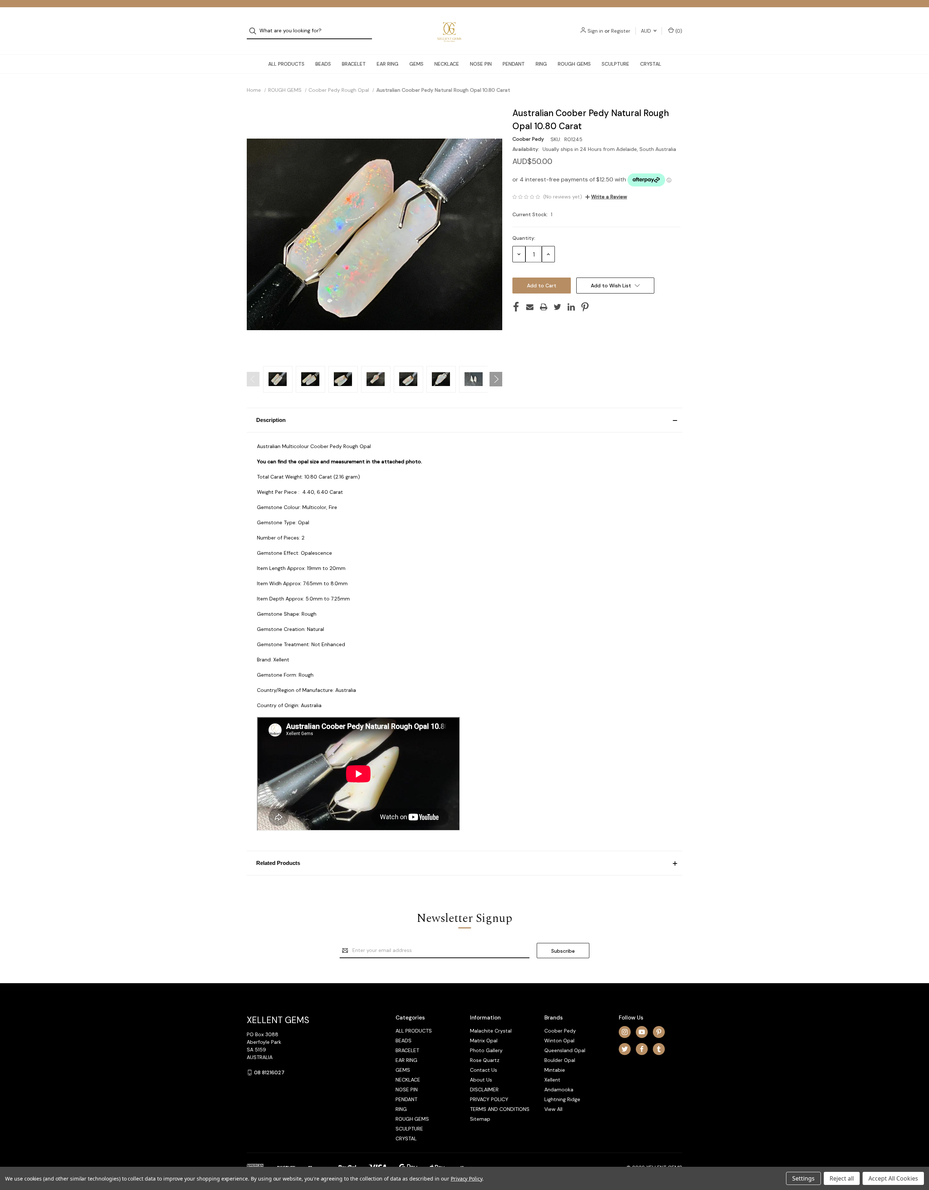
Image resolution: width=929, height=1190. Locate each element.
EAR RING (387, 64)
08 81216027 (269, 1072)
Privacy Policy (466, 1178)
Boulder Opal (559, 1060)
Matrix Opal (484, 1040)
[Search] (255, 31)
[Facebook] (516, 307)
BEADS (323, 64)
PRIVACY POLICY (489, 1099)
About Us (481, 1079)
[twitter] (625, 1049)
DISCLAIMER (484, 1089)
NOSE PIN (481, 64)
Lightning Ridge (562, 1099)
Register (620, 31)
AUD (646, 31)
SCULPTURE (615, 64)
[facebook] (642, 1049)
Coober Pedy (560, 1030)
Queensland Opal (564, 1050)
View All (553, 1109)
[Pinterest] (585, 307)
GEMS (416, 64)
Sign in (595, 31)
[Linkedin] (571, 307)
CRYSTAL (650, 64)
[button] (464, 420)
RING (541, 64)
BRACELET (354, 64)
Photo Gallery (486, 1050)
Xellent (552, 1079)
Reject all (842, 1178)
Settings (803, 1178)
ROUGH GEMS (574, 64)
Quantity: (523, 238)
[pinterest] (659, 1032)
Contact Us (483, 1070)
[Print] (543, 307)
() (678, 31)
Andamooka (558, 1089)
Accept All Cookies (893, 1178)
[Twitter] (557, 307)
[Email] (529, 307)
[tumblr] (659, 1049)
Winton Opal (559, 1040)
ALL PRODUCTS (286, 64)
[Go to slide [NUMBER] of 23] (253, 379)
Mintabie (554, 1070)
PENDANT (514, 64)
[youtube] (642, 1032)
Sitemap (480, 1119)
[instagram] (625, 1032)
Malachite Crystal (491, 1030)
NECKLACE (446, 64)
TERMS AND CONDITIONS (499, 1109)
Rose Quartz (484, 1060)
